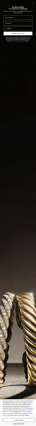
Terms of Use (21, 41)
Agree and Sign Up (18, 33)
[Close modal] (33, 3)
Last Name (8, 28)
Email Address (9, 18)
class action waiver (24, 412)
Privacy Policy (14, 41)
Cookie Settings (18, 423)
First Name (8, 23)
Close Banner (19, 420)
